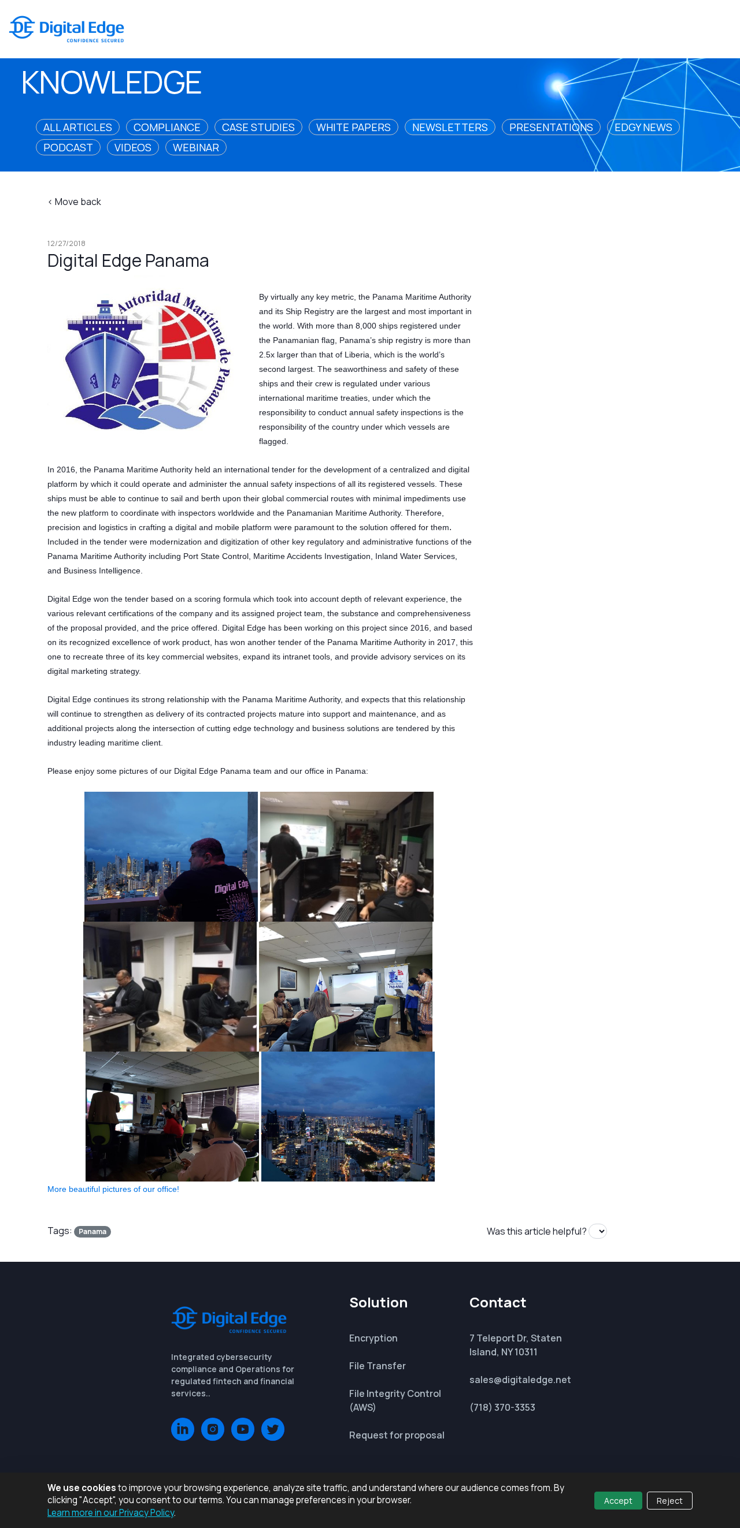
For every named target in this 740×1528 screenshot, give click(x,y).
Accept (618, 1500)
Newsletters (450, 127)
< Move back (74, 201)
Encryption (373, 1338)
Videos (132, 147)
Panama (92, 1231)
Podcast (68, 147)
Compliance (167, 127)
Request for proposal (397, 1435)
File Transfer (377, 1365)
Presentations (551, 127)
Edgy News (643, 127)
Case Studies (258, 127)
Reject (670, 1500)
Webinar (196, 147)
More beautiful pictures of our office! (113, 1189)
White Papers (353, 127)
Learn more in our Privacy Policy (110, 1513)
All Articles (77, 127)
